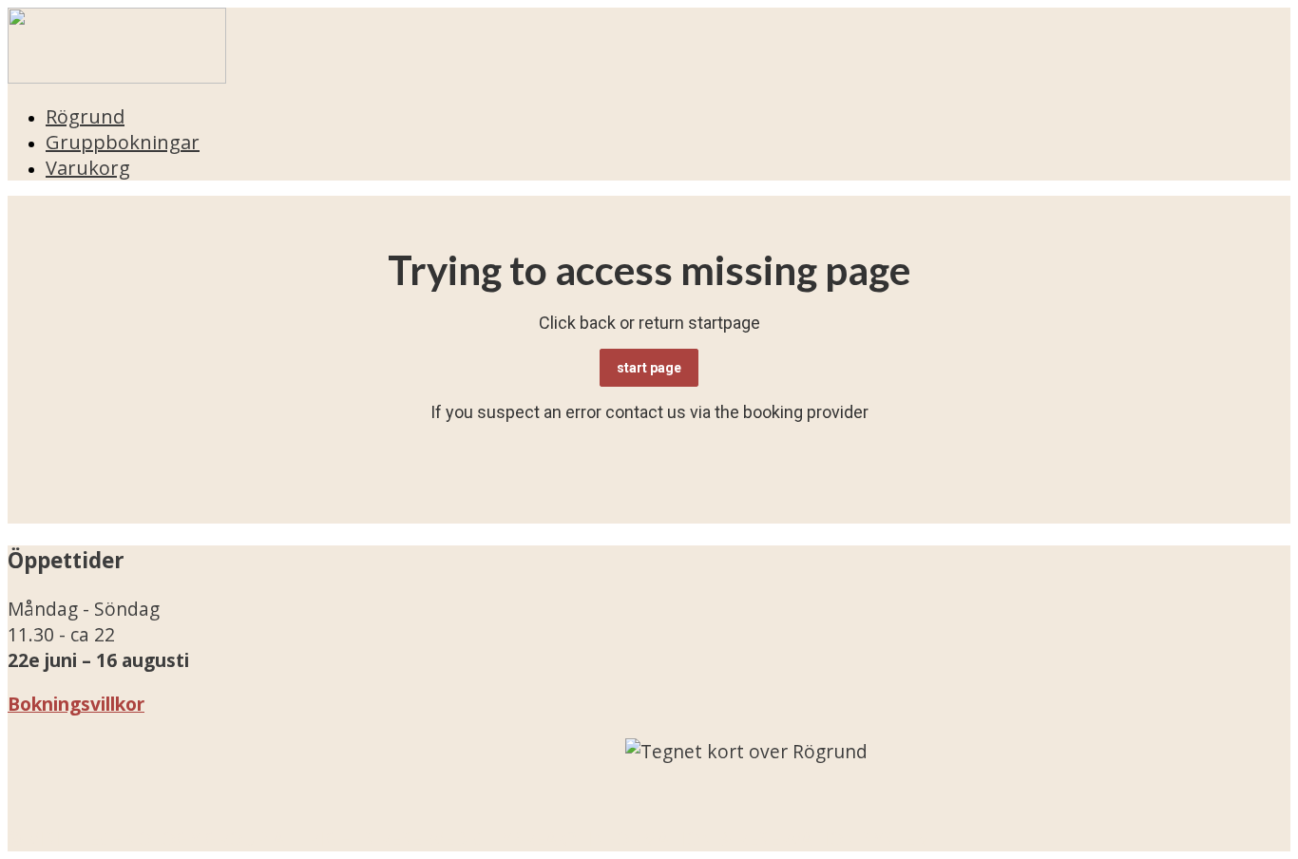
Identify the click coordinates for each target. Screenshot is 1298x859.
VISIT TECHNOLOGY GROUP (148, 838)
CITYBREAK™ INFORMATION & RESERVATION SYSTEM (701, 838)
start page (649, 367)
